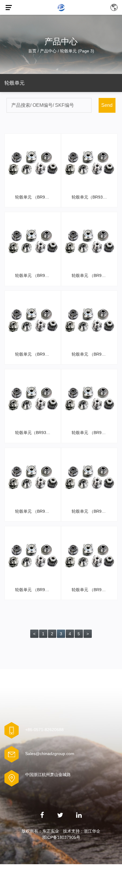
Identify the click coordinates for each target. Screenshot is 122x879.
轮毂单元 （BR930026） (91, 589)
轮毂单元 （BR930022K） (91, 511)
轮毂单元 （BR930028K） (34, 589)
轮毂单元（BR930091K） (34, 432)
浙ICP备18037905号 (61, 837)
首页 (32, 51)
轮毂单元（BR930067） (91, 197)
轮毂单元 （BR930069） (34, 197)
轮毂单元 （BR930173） (34, 275)
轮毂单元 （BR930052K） (34, 511)
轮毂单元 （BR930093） (91, 432)
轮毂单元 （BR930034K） (91, 275)
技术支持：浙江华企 (81, 831)
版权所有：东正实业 (40, 831)
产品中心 (48, 51)
